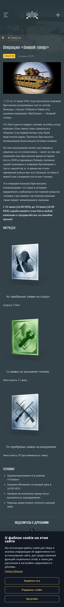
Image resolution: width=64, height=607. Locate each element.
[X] (32, 531)
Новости (16, 37)
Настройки (32, 599)
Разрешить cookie (32, 590)
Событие (9, 56)
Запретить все (32, 581)
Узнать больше (14, 571)
